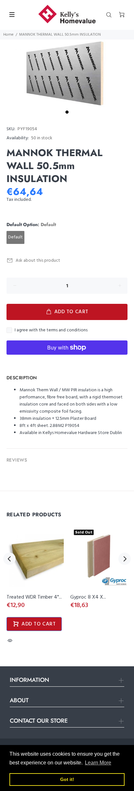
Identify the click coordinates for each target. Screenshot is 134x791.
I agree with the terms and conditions (51, 330)
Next (124, 559)
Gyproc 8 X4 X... (88, 597)
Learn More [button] (98, 762)
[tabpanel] (67, 73)
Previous (9, 559)
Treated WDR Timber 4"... (34, 597)
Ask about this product (38, 260)
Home (8, 34)
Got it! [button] (67, 779)
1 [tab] (67, 112)
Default (15, 237)
